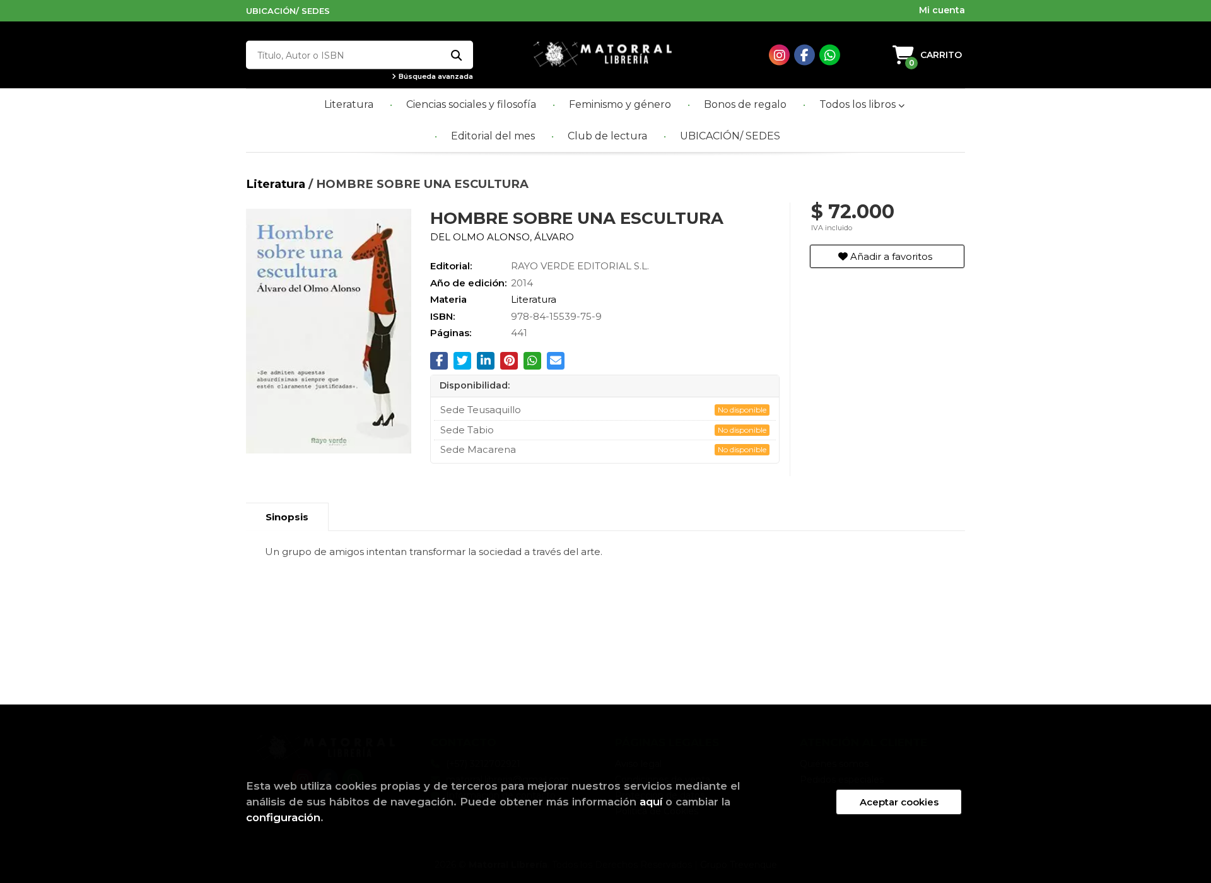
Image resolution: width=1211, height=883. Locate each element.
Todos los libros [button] (858, 104)
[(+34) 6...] (829, 55)
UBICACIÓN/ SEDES (288, 11)
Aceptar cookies (899, 802)
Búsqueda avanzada (435, 76)
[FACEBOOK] (804, 55)
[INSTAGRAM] (779, 55)
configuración (283, 817)
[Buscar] (455, 55)
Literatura (277, 184)
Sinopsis (287, 517)
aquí (651, 801)
